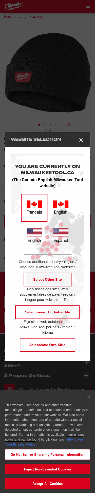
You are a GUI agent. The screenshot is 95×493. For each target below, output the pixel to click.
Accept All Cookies (47, 483)
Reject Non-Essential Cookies (47, 469)
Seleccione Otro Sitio (47, 345)
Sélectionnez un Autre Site (47, 312)
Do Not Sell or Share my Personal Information (47, 454)
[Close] (88, 397)
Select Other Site (47, 279)
